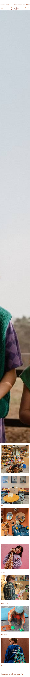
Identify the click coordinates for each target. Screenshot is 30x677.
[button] (2, 8)
